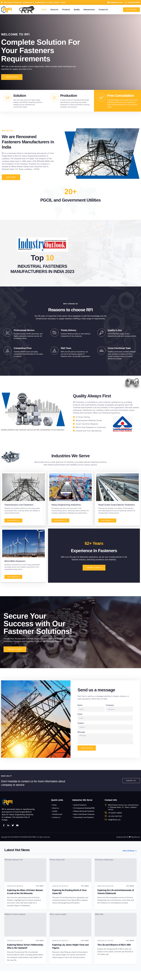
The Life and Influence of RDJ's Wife (114, 945)
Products (66, 10)
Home (44, 10)
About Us (54, 10)
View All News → (129, 851)
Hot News (40, 886)
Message (81, 732)
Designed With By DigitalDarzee (128, 837)
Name (80, 705)
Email (80, 714)
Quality (77, 10)
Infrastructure (89, 10)
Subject (81, 723)
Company (110, 705)
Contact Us (103, 10)
